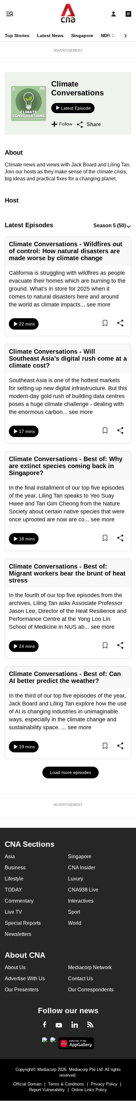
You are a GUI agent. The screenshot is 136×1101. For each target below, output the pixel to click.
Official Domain (27, 1084)
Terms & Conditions (66, 1084)
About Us (15, 967)
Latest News (50, 35)
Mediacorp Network (90, 967)
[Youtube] (59, 1025)
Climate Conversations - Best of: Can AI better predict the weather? (65, 677)
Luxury (75, 878)
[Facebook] (44, 1025)
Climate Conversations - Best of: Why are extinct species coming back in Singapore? (65, 465)
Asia (10, 856)
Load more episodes (70, 772)
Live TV (13, 912)
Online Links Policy (89, 1089)
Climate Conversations (77, 88)
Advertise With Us (25, 978)
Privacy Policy (104, 1084)
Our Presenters (22, 989)
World (74, 923)
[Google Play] (44, 1041)
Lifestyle (14, 878)
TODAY (13, 889)
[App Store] (52, 1041)
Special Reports (23, 923)
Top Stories (17, 35)
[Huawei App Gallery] (76, 1043)
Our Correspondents (91, 989)
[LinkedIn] (74, 1026)
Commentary (19, 901)
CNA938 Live (83, 889)
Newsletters (18, 934)
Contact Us (80, 978)
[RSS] (90, 1025)
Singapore (82, 35)
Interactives (81, 901)
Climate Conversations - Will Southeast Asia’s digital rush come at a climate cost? (68, 358)
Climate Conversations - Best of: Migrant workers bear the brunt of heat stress (67, 573)
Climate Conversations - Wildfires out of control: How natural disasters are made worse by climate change (65, 251)
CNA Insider (81, 867)
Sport (74, 912)
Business (15, 867)
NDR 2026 (111, 35)
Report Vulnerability (47, 1089)
